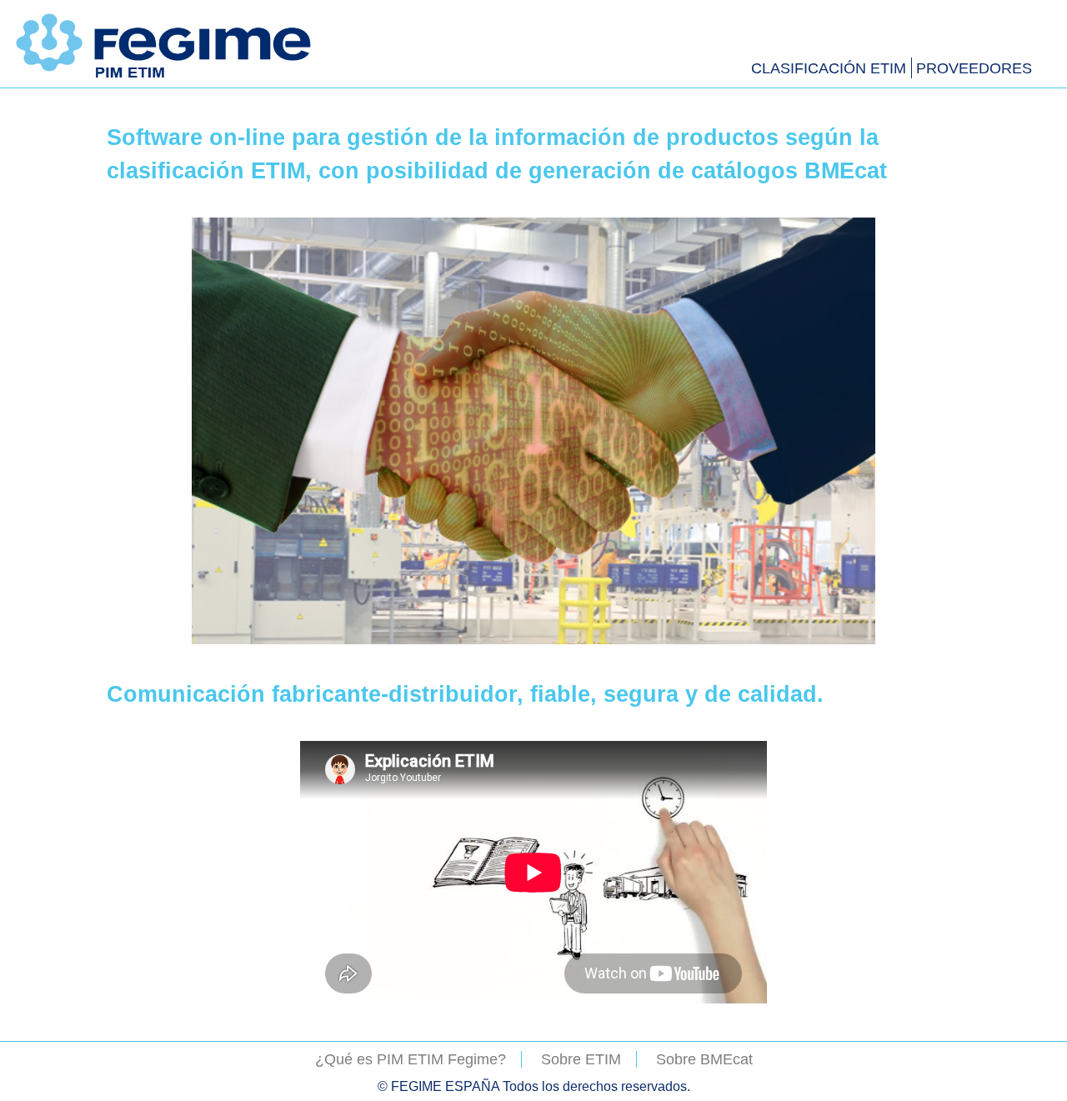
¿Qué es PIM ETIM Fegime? (410, 1059)
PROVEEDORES (974, 68)
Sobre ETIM (581, 1059)
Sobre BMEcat (704, 1059)
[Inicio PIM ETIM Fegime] (165, 77)
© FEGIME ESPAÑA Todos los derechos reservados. (534, 1085)
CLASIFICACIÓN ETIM (828, 68)
